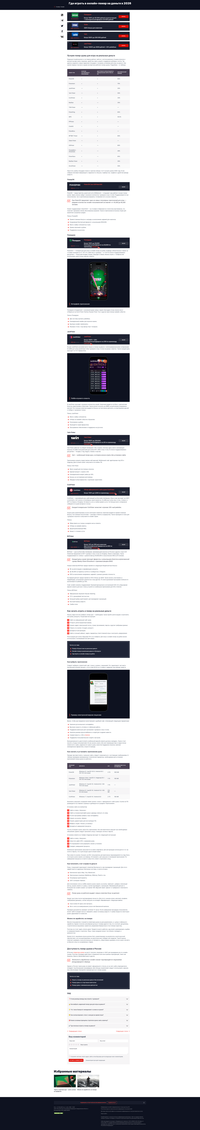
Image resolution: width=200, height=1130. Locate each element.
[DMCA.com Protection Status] (74, 1113)
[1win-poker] (75, 438)
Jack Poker (87, 43)
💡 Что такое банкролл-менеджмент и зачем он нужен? (86, 1009)
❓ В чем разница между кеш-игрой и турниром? (84, 999)
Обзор (123, 186)
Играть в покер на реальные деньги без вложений (87, 980)
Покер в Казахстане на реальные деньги (84, 648)
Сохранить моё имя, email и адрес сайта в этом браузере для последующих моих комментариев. (97, 1056)
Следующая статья (122, 1031)
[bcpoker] (75, 541)
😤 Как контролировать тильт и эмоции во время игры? (86, 1015)
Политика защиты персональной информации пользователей (116, 1109)
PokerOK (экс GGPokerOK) (93, 184)
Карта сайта (104, 1113)
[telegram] (62, 20)
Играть (123, 16)
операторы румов (78, 952)
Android (87, 735)
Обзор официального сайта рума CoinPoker (99, 489)
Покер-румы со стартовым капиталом (84, 982)
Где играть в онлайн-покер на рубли (83, 654)
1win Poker (87, 437)
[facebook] (62, 31)
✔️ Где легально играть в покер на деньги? (82, 1026)
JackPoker (87, 336)
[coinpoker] (75, 490)
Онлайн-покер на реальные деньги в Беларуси (86, 651)
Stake (86, 24)
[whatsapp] (62, 15)
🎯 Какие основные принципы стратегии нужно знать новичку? (88, 1020)
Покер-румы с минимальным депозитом (84, 985)
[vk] (62, 37)
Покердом (87, 14)
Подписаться (112, 1102)
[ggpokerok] (75, 185)
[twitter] (62, 26)
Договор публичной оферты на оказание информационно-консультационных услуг (122, 1111)
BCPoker (87, 541)
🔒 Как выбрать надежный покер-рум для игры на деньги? (87, 1004)
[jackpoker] (75, 337)
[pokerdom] (75, 240)
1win (85, 34)
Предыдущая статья (75, 1031)
